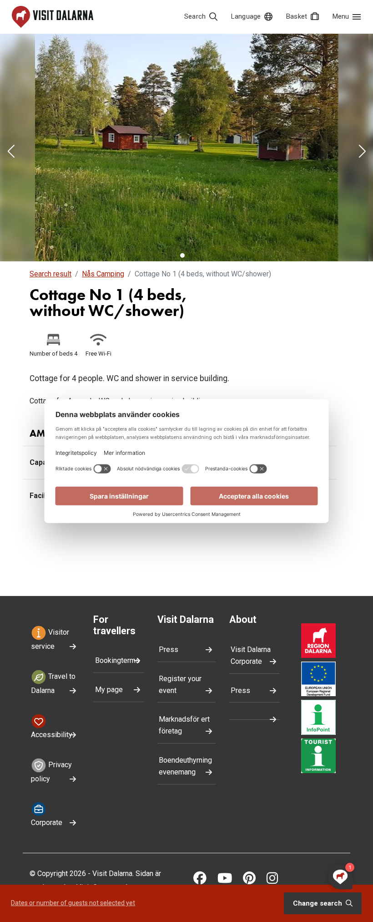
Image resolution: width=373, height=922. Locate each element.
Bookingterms (117, 660)
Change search (318, 903)
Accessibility (51, 734)
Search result (50, 274)
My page (109, 689)
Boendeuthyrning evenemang (185, 766)
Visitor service (50, 639)
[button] (11, 152)
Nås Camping (103, 274)
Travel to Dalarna (53, 683)
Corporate (46, 822)
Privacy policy (51, 771)
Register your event (180, 684)
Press (168, 649)
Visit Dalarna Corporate (251, 655)
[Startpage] (52, 17)
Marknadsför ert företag (184, 725)
